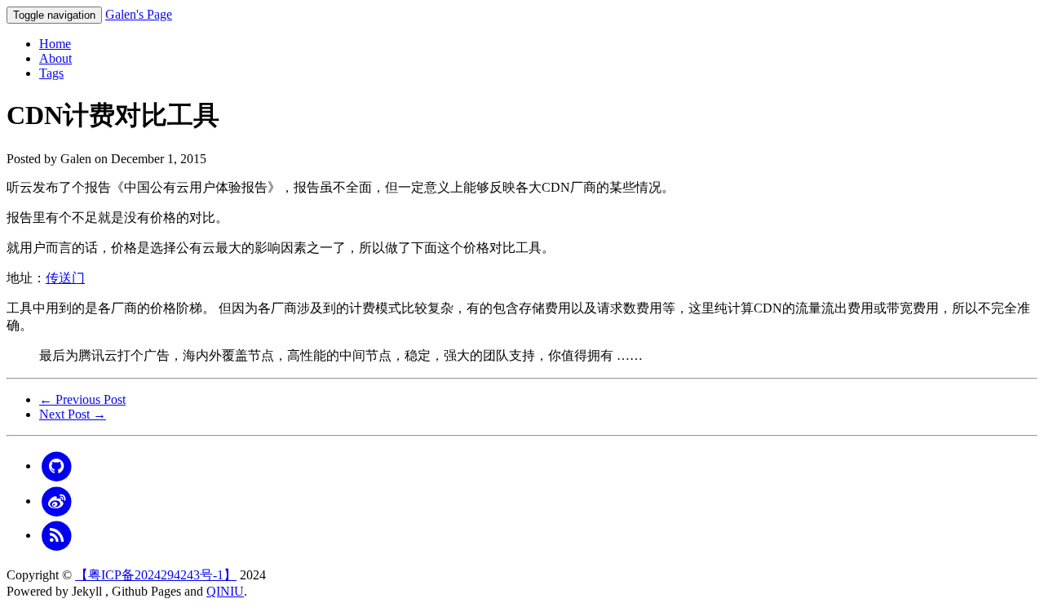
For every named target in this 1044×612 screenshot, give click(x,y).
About (55, 58)
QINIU (225, 591)
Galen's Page (138, 14)
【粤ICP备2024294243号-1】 (156, 575)
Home (55, 44)
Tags (51, 73)
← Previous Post (82, 399)
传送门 (65, 278)
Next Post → (72, 414)
